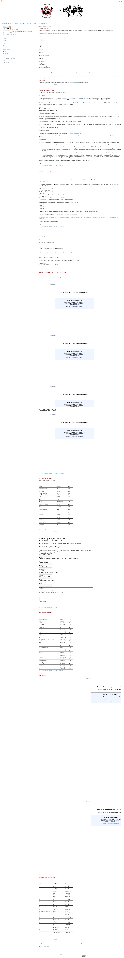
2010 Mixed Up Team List (45, 478)
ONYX (94, 30)
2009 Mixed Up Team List (45, 612)
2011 (6, 53)
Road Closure (42, 80)
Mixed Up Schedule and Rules (46, 90)
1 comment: (60, 165)
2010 (6, 55)
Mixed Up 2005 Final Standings (47, 877)
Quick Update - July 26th (45, 172)
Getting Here (22, 23)
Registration (15, 23)
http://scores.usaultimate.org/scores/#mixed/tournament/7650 (74, 98)
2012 (6, 51)
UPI (44, 248)
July (7, 60)
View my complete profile (9, 34)
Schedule (34, 23)
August (7, 56)
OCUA (4, 40)
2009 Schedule (42, 675)
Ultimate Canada (6, 42)
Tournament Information (6, 23)
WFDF (4, 45)
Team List (29, 23)
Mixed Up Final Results (45, 28)
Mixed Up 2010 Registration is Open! (48, 536)
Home (82, 943)
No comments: (61, 84)
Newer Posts (41, 943)
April (7, 62)
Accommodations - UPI (42, 23)
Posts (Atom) (46, 946)
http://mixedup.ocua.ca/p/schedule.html (47, 99)
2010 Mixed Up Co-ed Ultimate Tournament (50, 233)
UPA (4, 43)
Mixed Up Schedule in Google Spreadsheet (47, 280)
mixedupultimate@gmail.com (63, 267)
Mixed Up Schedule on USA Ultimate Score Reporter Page (50, 277)
